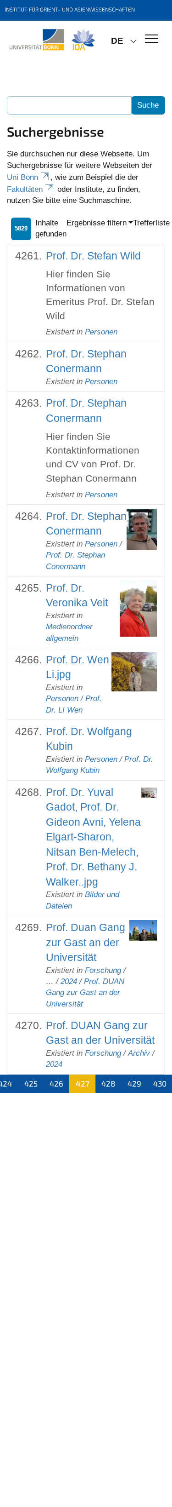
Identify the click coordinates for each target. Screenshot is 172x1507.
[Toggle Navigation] (151, 39)
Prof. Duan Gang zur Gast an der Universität (85, 942)
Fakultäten (25, 189)
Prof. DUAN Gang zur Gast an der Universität (85, 992)
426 (56, 1083)
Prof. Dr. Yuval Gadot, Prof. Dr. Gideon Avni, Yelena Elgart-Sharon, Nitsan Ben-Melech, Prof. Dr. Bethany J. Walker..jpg (93, 837)
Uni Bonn (22, 177)
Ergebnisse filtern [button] (97, 223)
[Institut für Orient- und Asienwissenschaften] (52, 40)
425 (31, 1083)
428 (108, 1083)
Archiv (139, 1053)
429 (134, 1083)
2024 (69, 981)
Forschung (103, 970)
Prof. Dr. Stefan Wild (93, 256)
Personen (101, 332)
